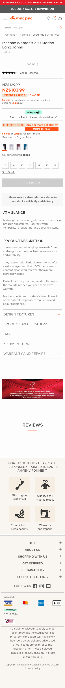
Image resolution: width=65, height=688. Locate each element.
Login (15, 103)
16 (47, 165)
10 (22, 165)
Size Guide (8, 172)
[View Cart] (60, 18)
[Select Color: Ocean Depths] (25, 147)
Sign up (6, 100)
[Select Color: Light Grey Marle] (11, 147)
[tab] (32, 241)
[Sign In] (54, 18)
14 (39, 165)
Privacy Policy (32, 668)
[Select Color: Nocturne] (18, 147)
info (55, 117)
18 (55, 165)
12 (30, 165)
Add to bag (32, 182)
